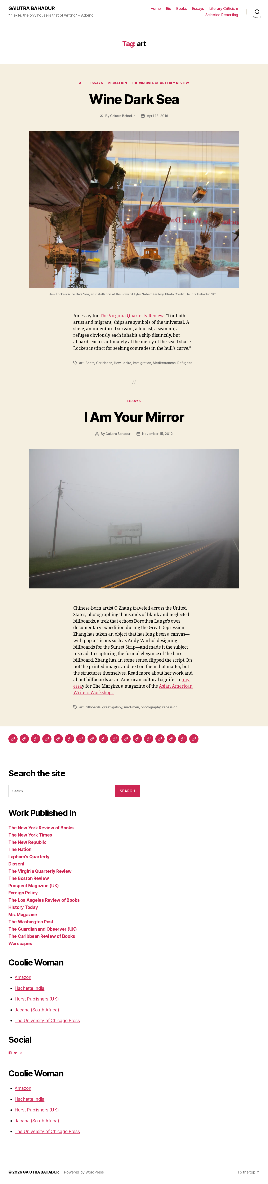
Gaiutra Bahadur (122, 116)
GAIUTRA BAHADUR (31, 8)
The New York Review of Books (40, 827)
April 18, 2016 (157, 116)
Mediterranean (164, 363)
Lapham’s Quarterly (28, 856)
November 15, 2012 (157, 434)
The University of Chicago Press (47, 1020)
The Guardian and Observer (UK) (42, 929)
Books (181, 8)
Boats (89, 363)
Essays (198, 8)
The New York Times (30, 835)
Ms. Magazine (22, 914)
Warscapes (20, 943)
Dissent (16, 864)
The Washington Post (30, 921)
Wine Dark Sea (134, 99)
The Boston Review (28, 878)
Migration (117, 83)
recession (169, 707)
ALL (82, 83)
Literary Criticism (223, 8)
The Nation (19, 849)
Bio (168, 8)
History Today (23, 907)
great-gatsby (112, 707)
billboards (92, 707)
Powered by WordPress (84, 1172)
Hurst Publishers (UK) (37, 999)
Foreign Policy (23, 892)
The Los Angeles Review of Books (44, 900)
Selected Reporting (221, 15)
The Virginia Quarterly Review (160, 83)
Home (156, 8)
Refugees (184, 363)
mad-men (131, 707)
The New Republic (27, 842)
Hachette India (29, 988)
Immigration (142, 363)
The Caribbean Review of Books (41, 936)
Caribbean (104, 363)
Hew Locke (122, 363)
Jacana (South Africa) (37, 1009)
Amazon (23, 977)
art (81, 363)
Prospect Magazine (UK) (33, 885)
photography (150, 707)
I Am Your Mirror (134, 417)
